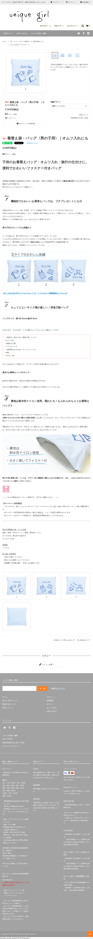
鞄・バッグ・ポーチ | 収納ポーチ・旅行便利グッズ (27, 41)
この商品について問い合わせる (62, 640)
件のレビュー (33, 143)
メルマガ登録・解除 (38, 33)
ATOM (9, 739)
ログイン (71, 2)
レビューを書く (48, 664)
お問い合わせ (21, 33)
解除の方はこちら (58, 688)
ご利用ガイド (7, 33)
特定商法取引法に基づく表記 (13, 743)
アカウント (56, 2)
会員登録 (85, 2)
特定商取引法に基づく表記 (79, 118)
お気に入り (11, 118)
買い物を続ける (82, 640)
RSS (4, 739)
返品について (83, 115)
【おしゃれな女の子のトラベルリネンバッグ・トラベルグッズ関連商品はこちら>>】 (35, 293)
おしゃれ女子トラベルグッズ (19, 45)
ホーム (4, 41)
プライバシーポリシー (10, 746)
